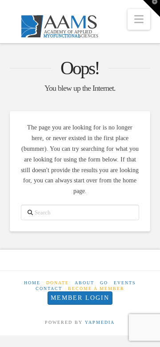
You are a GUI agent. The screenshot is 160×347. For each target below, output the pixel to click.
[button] (139, 19)
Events (125, 282)
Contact (49, 288)
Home (32, 282)
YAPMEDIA (100, 322)
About (84, 282)
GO (104, 282)
